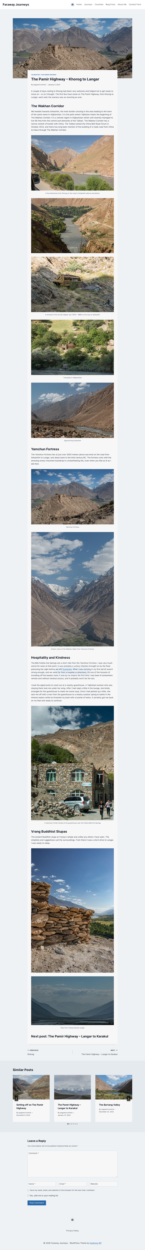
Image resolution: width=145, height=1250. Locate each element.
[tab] (68, 1123)
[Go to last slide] (16, 1098)
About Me (122, 4)
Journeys (88, 4)
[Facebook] (72, 4)
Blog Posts (110, 4)
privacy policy (78, 655)
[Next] (128, 1098)
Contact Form (135, 4)
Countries (99, 4)
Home (79, 4)
